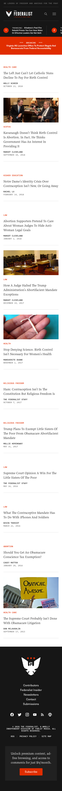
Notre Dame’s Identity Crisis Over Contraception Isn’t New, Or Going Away (30, 184)
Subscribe (31, 771)
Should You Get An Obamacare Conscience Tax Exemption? (24, 555)
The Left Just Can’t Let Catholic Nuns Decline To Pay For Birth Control (28, 75)
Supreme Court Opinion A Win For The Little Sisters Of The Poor (29, 475)
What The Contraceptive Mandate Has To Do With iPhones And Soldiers (29, 515)
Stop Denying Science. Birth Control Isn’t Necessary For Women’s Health (28, 352)
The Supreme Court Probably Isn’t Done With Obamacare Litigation (30, 621)
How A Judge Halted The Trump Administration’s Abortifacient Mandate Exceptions (30, 290)
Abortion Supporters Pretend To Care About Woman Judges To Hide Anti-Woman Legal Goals (28, 225)
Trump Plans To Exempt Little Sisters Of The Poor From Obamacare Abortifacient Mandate (30, 433)
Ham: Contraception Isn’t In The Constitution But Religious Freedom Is (29, 391)
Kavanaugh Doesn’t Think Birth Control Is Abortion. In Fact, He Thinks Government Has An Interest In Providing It (30, 139)
